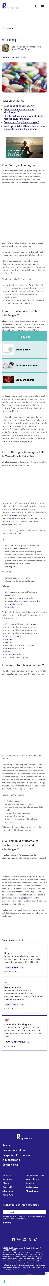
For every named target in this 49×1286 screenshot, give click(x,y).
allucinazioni (17, 548)
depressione (10, 607)
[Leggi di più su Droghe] (24, 960)
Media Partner (9, 1195)
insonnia (8, 639)
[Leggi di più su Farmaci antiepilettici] (24, 365)
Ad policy (30, 1183)
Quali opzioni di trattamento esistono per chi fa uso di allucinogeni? (24, 127)
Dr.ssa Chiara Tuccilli (21, 49)
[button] (24, 147)
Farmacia (6, 57)
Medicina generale (19, 57)
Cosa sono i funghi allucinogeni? (21, 122)
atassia (29, 645)
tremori (8, 642)
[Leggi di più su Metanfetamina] (24, 995)
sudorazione (10, 654)
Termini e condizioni (35, 1175)
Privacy (6, 1183)
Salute (6, 1145)
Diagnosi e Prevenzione (17, 1155)
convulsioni (10, 657)
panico (14, 566)
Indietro (9, 28)
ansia (26, 600)
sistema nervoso (29, 182)
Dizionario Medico (14, 1150)
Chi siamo (7, 1175)
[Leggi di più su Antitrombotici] (24, 349)
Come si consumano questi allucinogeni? (19, 111)
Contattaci (7, 1179)
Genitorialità (10, 1164)
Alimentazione (11, 1159)
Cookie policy (32, 1187)
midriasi (31, 624)
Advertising (8, 1191)
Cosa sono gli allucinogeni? (19, 106)
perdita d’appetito (13, 636)
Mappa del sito (32, 1179)
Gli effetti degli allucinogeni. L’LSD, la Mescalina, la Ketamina (23, 117)
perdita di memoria (13, 604)
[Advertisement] (24, 16)
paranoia (22, 597)
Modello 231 (8, 1187)
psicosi (26, 812)
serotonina (13, 515)
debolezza (9, 648)
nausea (8, 651)
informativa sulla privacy (26, 1216)
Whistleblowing (33, 1191)
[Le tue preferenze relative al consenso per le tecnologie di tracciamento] (4, 1281)
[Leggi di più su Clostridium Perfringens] (24, 1033)
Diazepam (25, 897)
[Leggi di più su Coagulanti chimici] (24, 379)
